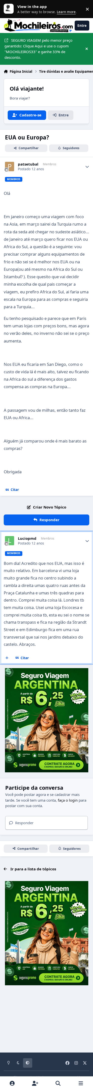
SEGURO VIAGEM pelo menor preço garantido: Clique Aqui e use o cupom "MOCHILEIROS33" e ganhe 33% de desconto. (38, 49)
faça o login (68, 800)
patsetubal (28, 164)
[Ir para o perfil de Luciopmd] (9, 540)
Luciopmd (27, 538)
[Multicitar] (7, 658)
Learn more (10, 8)
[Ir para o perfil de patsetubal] (9, 166)
